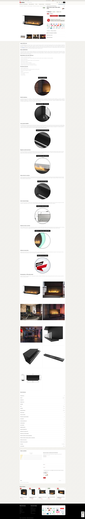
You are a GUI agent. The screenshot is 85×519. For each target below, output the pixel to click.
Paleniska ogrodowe (33, 513)
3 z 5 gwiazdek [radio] (48, 455)
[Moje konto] (61, 2)
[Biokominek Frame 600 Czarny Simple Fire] (24, 492)
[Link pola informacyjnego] (48, 0)
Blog (20, 513)
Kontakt (20, 507)
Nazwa (44, 464)
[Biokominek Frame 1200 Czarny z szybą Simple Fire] (61, 492)
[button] (20, 36)
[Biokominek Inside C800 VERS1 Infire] (51, 492)
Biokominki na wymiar (33, 508)
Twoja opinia (45, 456)
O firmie (20, 508)
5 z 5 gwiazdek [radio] (49, 455)
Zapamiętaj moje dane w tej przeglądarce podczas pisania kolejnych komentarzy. (54, 470)
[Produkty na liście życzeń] (59, 2)
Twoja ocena (45, 455)
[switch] (82, 516)
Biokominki (32, 507)
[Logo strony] (23, 2)
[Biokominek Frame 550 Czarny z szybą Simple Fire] (33, 492)
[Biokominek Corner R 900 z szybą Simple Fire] (42, 492)
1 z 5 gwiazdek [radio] (47, 455)
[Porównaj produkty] (57, 2)
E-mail (44, 467)
